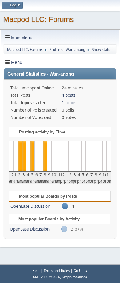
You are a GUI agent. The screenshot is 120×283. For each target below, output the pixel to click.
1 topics (69, 102)
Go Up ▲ (81, 270)
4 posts (68, 95)
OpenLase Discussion (30, 206)
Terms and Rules (57, 270)
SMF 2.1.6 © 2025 (46, 277)
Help (36, 270)
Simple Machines (74, 277)
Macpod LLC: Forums (38, 19)
